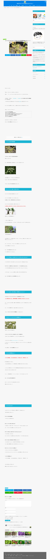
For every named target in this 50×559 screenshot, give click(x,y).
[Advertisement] (18, 18)
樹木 (11, 5)
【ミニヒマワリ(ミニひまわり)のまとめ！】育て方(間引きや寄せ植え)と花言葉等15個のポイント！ (39, 53)
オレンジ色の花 (20, 554)
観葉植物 (17, 5)
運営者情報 (34, 5)
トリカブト (19, 98)
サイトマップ (26, 5)
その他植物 (22, 5)
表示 (21, 137)
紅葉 (13, 5)
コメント (6, 500)
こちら (20, 101)
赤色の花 (14, 554)
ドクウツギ (14, 98)
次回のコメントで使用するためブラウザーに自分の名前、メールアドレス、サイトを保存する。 (17, 516)
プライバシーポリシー (38, 5)
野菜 (19, 5)
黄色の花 (12, 554)
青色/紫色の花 (8, 554)
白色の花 (6, 554)
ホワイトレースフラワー (14, 340)
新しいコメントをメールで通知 (9, 517)
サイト (5, 513)
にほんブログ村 (35, 67)
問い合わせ (30, 5)
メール (6, 510)
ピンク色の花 (17, 554)
